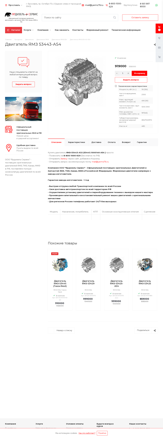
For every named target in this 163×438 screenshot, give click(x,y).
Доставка (96, 142)
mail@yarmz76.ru (94, 5)
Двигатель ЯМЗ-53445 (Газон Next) (60, 283)
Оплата (112, 142)
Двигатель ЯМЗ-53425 (145, 282)
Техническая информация (126, 30)
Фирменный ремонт (97, 30)
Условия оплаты (75, 424)
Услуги (27, 30)
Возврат (126, 142)
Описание (56, 142)
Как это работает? (87, 433)
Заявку (63, 158)
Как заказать (62, 30)
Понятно (102, 433)
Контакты (77, 30)
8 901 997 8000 (145, 5)
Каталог (16, 30)
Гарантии (142, 142)
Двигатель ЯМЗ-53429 (88, 282)
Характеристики (76, 142)
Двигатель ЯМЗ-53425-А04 (116, 283)
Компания (42, 30)
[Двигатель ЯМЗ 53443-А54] (80, 81)
